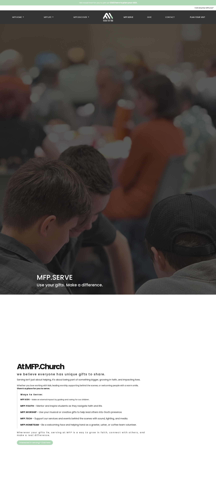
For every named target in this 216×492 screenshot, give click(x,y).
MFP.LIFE (47, 17)
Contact (170, 17)
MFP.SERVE (128, 17)
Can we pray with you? (204, 8)
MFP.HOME (17, 17)
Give (149, 17)
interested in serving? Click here (34, 442)
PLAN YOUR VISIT (197, 17)
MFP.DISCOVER (80, 17)
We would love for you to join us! (108, 2)
